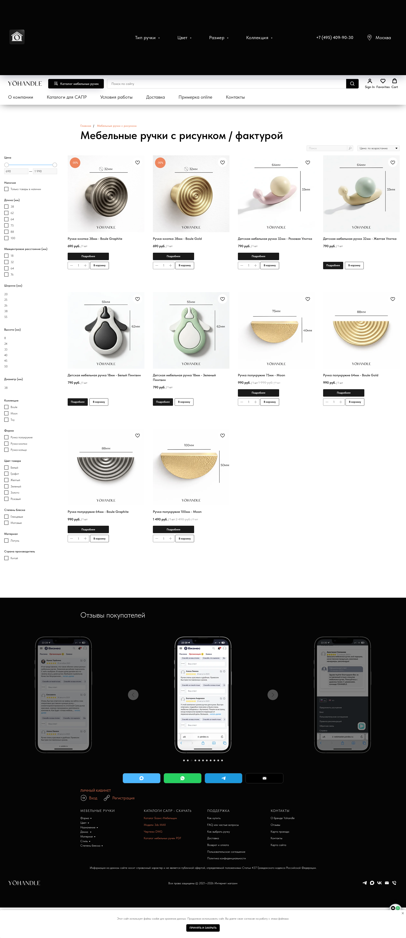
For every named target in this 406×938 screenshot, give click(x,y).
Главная (85, 125)
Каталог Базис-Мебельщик (160, 818)
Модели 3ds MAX (155, 824)
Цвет (183, 37)
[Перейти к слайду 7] (207, 760)
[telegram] (364, 884)
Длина (84, 831)
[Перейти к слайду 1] (184, 760)
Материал (86, 836)
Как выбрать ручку (218, 831)
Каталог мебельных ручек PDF (162, 838)
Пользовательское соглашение (226, 851)
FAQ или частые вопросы (223, 824)
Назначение (87, 827)
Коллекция (258, 37)
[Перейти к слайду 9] (214, 760)
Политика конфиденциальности (226, 858)
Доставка (155, 97)
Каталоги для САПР (67, 97)
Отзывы (275, 824)
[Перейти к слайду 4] (195, 760)
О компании (20, 97)
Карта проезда (280, 831)
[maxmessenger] (372, 884)
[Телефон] (394, 884)
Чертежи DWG (153, 831)
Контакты (235, 97)
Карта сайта (278, 845)
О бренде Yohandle (283, 818)
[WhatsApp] (183, 778)
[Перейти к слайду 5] (199, 760)
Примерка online (195, 97)
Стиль (84, 841)
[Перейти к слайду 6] (203, 760)
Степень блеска (90, 845)
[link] (370, 83)
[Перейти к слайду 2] (188, 760)
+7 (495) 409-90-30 (334, 37)
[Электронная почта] (387, 884)
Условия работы (116, 97)
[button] (379, 37)
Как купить (214, 818)
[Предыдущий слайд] (133, 694)
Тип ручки (146, 37)
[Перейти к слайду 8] (210, 760)
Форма (84, 818)
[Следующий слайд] (272, 694)
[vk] (379, 884)
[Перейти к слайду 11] (222, 760)
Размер (217, 37)
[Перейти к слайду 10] (218, 760)
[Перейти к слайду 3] (191, 760)
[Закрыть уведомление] (403, 913)
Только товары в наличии (26, 189)
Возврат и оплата (218, 845)
